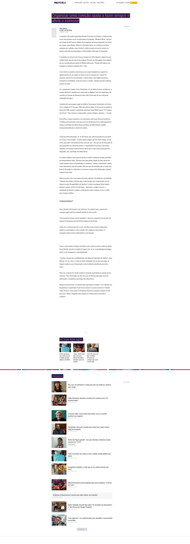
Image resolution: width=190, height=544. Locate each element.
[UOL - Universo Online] (67, 3)
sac (117, 2)
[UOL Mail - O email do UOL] (121, 3)
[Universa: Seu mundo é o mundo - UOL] (60, 3)
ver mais (81, 529)
